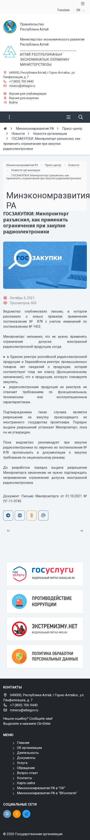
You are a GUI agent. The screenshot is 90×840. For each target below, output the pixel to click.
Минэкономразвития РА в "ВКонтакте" (47, 793)
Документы (26, 758)
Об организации (29, 748)
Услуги (22, 763)
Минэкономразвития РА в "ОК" (41, 788)
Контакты (24, 778)
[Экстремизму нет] (45, 629)
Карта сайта (26, 783)
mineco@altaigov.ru (22, 86)
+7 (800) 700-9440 (21, 81)
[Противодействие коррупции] (45, 601)
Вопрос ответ (27, 773)
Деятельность (28, 753)
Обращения (26, 768)
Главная (23, 743)
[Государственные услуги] (45, 574)
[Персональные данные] (45, 656)
